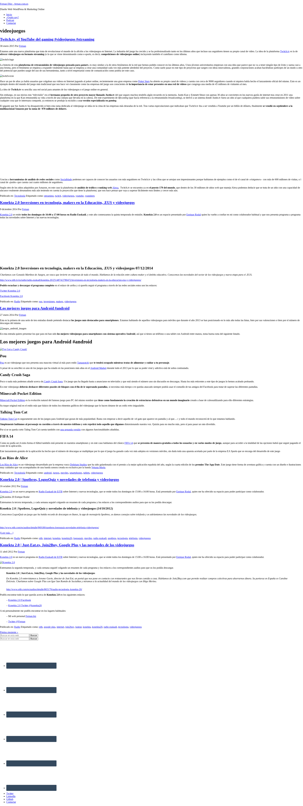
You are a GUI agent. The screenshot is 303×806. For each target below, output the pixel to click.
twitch (58, 195)
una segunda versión (70, 429)
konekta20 (67, 538)
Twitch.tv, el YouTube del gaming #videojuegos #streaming (47, 39)
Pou (2, 362)
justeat (78, 627)
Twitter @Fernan (16, 621)
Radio (17, 301)
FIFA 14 (129, 443)
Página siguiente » (9, 632)
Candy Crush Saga (53, 381)
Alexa (115, 187)
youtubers (90, 195)
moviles (64, 472)
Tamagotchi (83, 362)
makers (59, 301)
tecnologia (122, 538)
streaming (49, 195)
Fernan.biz (31, 616)
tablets (86, 472)
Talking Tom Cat (8, 419)
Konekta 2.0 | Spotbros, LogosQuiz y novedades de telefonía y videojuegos (59, 479)
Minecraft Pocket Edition (12, 400)
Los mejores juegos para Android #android (34, 308)
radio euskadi (100, 538)
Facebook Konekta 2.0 (11, 296)
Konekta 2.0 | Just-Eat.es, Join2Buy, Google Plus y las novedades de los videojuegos (67, 545)
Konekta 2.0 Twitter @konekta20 (25, 605)
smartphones (76, 472)
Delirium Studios (78, 464)
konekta (56, 538)
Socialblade (66, 179)
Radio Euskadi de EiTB (50, 491)
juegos (56, 472)
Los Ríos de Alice (9, 464)
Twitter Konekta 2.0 (10, 290)
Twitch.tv (285, 51)
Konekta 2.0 (6, 214)
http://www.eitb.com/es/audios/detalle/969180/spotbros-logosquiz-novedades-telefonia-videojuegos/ (49, 527)
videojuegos (68, 195)
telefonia (133, 538)
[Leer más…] (6, 533)
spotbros (112, 538)
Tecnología (19, 195)
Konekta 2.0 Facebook (19, 600)
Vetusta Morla (98, 467)
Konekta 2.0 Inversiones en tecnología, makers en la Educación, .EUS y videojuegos (67, 202)
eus (40, 301)
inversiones (49, 301)
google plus (49, 627)
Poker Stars (144, 81)
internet (47, 538)
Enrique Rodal (193, 214)
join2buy (69, 627)
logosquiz (78, 538)
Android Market (98, 368)
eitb (41, 538)
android (48, 472)
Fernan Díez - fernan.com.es (14, 4)
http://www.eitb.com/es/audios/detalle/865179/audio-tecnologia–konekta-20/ (44, 589)
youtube (80, 195)
